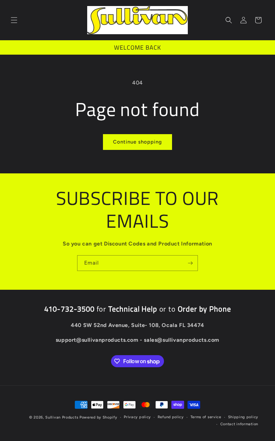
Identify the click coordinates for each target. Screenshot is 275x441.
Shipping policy (243, 417)
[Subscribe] (190, 263)
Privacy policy (137, 417)
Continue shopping (137, 142)
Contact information (239, 424)
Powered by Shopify (98, 417)
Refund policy (171, 417)
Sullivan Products (61, 417)
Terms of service (205, 417)
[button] (14, 20)
